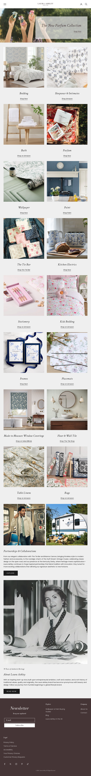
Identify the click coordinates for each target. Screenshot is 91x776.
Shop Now (77, 31)
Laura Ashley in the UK (54, 719)
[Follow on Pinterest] (22, 764)
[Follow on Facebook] (5, 764)
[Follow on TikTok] (28, 764)
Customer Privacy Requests (14, 757)
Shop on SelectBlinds (24, 441)
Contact (84, 713)
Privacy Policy (9, 742)
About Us (84, 709)
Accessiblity (8, 750)
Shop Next (24, 384)
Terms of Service (10, 746)
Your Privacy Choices (12, 753)
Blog (47, 715)
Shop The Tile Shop (67, 441)
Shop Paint (67, 213)
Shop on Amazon (24, 156)
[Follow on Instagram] (16, 764)
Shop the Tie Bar (24, 270)
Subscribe (19, 725)
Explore (11, 573)
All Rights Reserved (50, 770)
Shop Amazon (67, 99)
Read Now (12, 691)
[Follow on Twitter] (10, 764)
